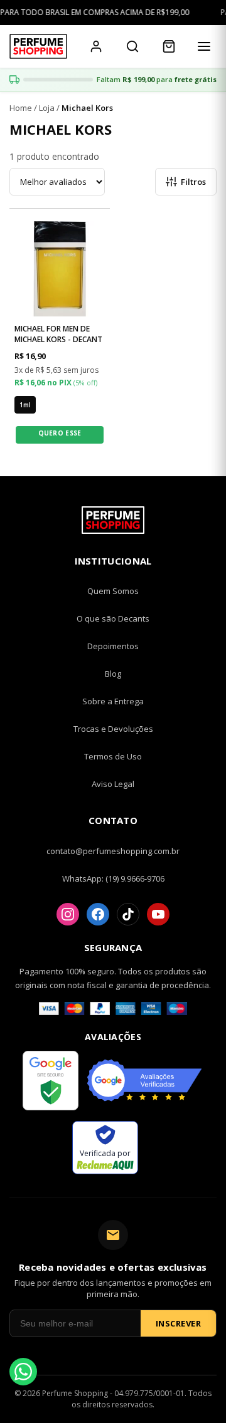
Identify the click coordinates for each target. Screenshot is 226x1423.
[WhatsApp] (23, 1371)
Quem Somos (113, 591)
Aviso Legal (113, 784)
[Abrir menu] (204, 46)
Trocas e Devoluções (113, 728)
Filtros (193, 181)
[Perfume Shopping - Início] (38, 46)
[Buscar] (132, 46)
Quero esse (60, 433)
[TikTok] (128, 914)
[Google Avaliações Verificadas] (144, 1082)
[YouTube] (158, 914)
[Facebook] (98, 914)
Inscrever (179, 1323)
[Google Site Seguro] (50, 1082)
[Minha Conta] (96, 46)
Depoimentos (113, 646)
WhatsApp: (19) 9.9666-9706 (113, 878)
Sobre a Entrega (113, 701)
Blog (113, 673)
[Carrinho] (169, 46)
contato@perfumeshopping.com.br (113, 851)
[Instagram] (67, 914)
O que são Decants (113, 618)
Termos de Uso (113, 756)
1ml (25, 404)
